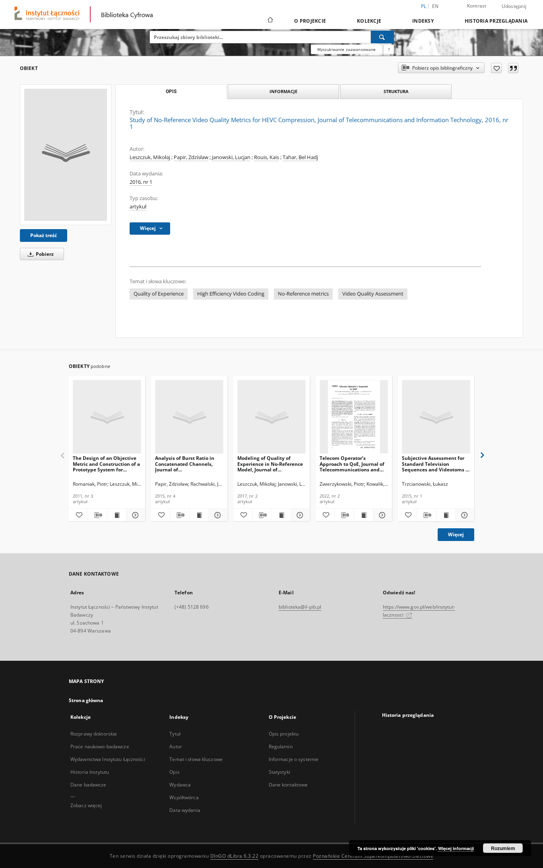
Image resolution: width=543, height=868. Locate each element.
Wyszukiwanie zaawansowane (346, 49)
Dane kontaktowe (288, 784)
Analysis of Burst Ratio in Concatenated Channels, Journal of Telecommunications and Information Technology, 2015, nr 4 (185, 464)
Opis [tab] (171, 91)
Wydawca (180, 784)
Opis (174, 772)
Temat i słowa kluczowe (196, 759)
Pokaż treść (43, 235)
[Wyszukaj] (382, 37)
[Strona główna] (270, 20)
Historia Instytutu (89, 772)
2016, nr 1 (141, 182)
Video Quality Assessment (372, 293)
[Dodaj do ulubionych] (496, 68)
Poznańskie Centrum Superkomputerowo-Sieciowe (373, 855)
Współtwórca (183, 797)
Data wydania (184, 810)
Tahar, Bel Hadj (300, 157)
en (435, 6)
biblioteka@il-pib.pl (300, 606)
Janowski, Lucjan (231, 157)
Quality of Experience (159, 293)
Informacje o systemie (294, 759)
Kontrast (477, 5)
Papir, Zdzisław (191, 157)
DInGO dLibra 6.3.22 (234, 855)
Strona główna (86, 700)
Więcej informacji (456, 848)
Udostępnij (514, 6)
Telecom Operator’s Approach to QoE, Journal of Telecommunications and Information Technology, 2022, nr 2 (352, 464)
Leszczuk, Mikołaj (150, 157)
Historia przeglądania (496, 21)
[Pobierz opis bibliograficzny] (97, 515)
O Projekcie (310, 21)
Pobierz (44, 254)
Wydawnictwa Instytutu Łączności (107, 759)
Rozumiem (503, 848)
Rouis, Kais (266, 157)
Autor (175, 746)
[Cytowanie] (513, 68)
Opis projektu (284, 733)
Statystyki (279, 772)
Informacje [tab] (283, 91)
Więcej (456, 534)
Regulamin (281, 746)
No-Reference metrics (303, 293)
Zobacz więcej (86, 805)
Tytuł (174, 733)
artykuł (138, 206)
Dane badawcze (88, 784)
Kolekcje (369, 21)
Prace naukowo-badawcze (99, 746)
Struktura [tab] (396, 91)
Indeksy (423, 21)
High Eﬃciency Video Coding (230, 293)
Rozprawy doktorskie (93, 733)
